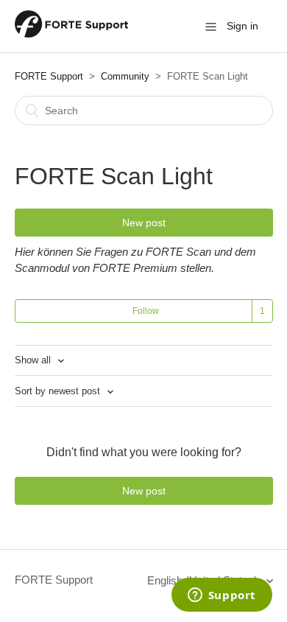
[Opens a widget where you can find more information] (221, 596)
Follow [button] (145, 311)
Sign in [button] (242, 26)
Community (125, 76)
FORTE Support (49, 76)
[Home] (71, 33)
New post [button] (144, 222)
